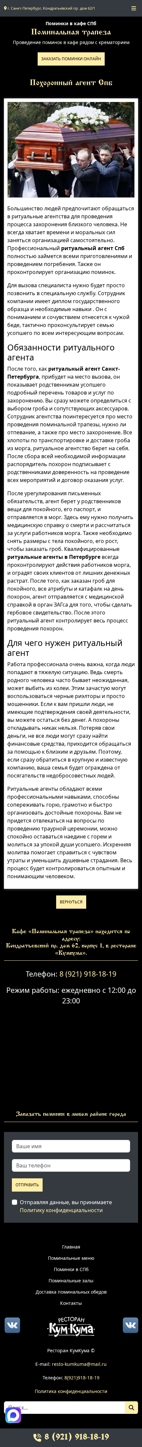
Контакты (71, 1303)
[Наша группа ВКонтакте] (12, 1324)
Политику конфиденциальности (61, 1210)
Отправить (27, 1185)
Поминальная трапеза (71, 32)
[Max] (13, 1415)
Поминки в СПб (71, 1269)
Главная (71, 1247)
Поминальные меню (71, 1258)
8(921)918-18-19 (81, 1377)
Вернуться (71, 902)
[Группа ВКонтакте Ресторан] (130, 1324)
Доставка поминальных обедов (71, 1292)
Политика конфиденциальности (71, 1391)
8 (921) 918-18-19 (87, 974)
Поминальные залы (71, 1280)
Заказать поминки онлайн (71, 59)
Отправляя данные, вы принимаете (66, 1206)
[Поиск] (131, 1407)
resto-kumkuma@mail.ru (79, 1364)
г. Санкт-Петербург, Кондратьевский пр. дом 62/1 (51, 8)
